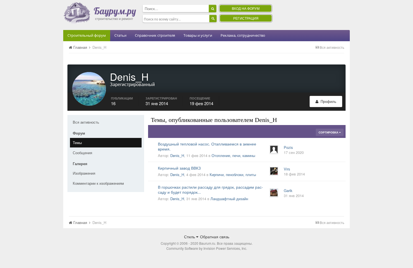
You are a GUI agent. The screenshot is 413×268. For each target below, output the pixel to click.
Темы (77, 142)
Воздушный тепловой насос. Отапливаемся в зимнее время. (207, 146)
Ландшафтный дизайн (229, 198)
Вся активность (86, 122)
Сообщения (82, 152)
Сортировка (329, 132)
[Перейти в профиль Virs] (274, 171)
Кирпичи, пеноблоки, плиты (233, 174)
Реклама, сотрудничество (243, 35)
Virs (287, 169)
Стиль (190, 236)
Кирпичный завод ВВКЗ (179, 168)
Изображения (84, 173)
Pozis (288, 147)
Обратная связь (214, 236)
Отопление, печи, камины (233, 155)
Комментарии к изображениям (98, 183)
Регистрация (245, 18)
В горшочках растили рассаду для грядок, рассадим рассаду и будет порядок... (210, 189)
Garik (288, 190)
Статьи (120, 35)
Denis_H (177, 155)
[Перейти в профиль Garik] (274, 192)
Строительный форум (86, 35)
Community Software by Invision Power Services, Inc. (206, 248)
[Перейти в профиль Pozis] (274, 149)
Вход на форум (246, 8)
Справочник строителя (155, 35)
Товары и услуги (197, 35)
